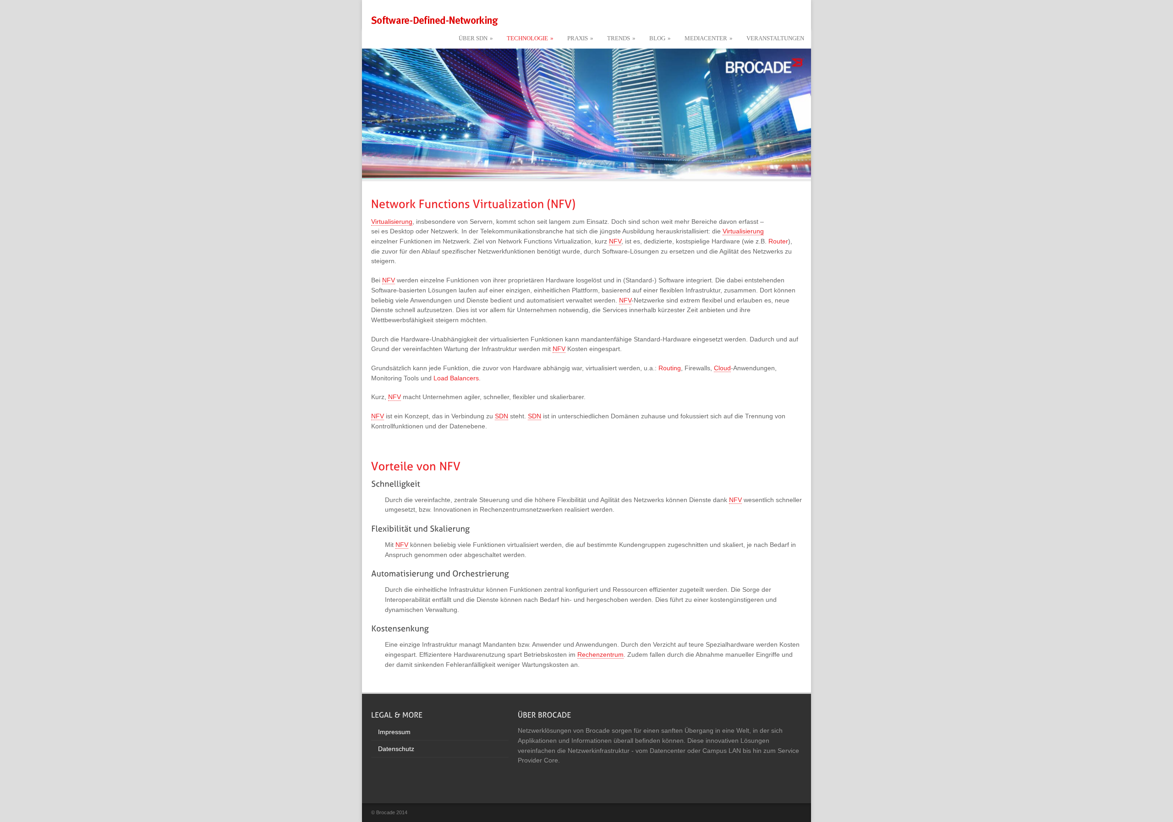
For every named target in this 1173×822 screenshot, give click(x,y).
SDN (501, 416)
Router (778, 241)
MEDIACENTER (709, 38)
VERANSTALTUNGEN (775, 38)
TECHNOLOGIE (530, 38)
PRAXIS (580, 38)
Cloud (722, 368)
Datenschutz (396, 748)
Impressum (394, 731)
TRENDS (621, 38)
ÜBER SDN (476, 38)
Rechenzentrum (600, 654)
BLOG (660, 38)
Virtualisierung (391, 221)
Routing (669, 368)
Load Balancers (456, 378)
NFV (615, 241)
